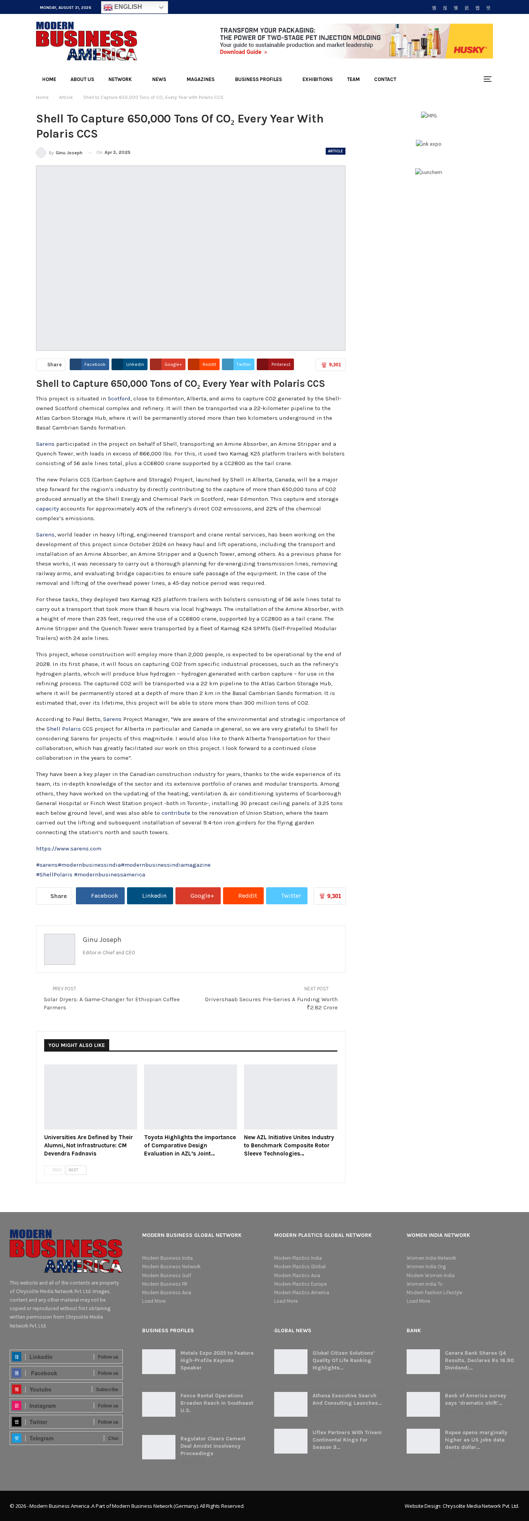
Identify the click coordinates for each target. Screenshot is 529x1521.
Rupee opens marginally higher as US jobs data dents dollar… (476, 1439)
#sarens (47, 864)
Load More (154, 1301)
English (127, 6)
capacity (47, 508)
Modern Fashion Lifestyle (434, 1292)
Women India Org (426, 1266)
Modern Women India (431, 1275)
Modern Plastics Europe (300, 1284)
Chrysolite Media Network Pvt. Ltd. (481, 1505)
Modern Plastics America (301, 1292)
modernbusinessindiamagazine (167, 864)
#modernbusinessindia (89, 864)
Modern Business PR (164, 1284)
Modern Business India (167, 1258)
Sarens (45, 443)
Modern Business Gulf (166, 1275)
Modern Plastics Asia (297, 1275)
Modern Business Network (171, 1266)
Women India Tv (425, 1284)
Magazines (201, 79)
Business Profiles (258, 79)
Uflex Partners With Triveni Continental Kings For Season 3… (347, 1439)
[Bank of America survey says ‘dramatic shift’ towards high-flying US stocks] (423, 1404)
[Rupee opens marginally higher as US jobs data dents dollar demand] (423, 1441)
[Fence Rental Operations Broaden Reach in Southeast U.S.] (158, 1404)
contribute (175, 812)
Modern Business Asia (166, 1292)
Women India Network (431, 1258)
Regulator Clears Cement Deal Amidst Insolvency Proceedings (213, 1446)
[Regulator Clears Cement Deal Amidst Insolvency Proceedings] (158, 1447)
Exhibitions (317, 79)
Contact (385, 79)
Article (335, 151)
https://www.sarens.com (68, 848)
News (159, 79)
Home (49, 79)
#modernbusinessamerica (109, 874)
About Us (82, 79)
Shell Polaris (63, 728)
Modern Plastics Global (300, 1266)
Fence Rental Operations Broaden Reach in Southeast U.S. (216, 1403)
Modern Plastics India (298, 1258)
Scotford (119, 398)
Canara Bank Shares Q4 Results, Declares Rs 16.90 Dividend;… (479, 1360)
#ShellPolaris (54, 874)
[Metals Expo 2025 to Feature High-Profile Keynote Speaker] (158, 1361)
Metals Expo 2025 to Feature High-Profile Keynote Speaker (217, 1360)
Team (353, 79)
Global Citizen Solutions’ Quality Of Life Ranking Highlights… (344, 1360)
